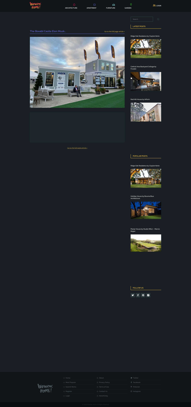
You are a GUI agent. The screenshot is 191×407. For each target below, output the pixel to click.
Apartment (91, 8)
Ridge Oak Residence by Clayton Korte (145, 36)
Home (68, 378)
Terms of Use (104, 387)
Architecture (71, 8)
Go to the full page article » (114, 31)
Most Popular (71, 382)
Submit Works (71, 387)
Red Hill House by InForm (140, 99)
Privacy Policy (104, 382)
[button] (157, 6)
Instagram (137, 391)
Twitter (135, 378)
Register (69, 391)
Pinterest (136, 387)
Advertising (103, 396)
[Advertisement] (77, 21)
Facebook (136, 382)
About (101, 378)
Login (68, 396)
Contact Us (103, 391)
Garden (128, 8)
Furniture (110, 8)
